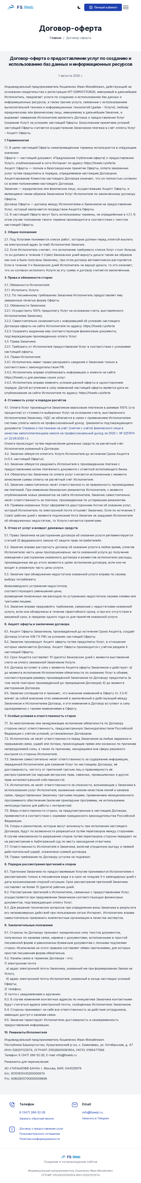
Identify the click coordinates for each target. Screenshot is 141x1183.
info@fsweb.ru (92, 1112)
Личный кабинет (106, 7)
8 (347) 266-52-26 (32, 1112)
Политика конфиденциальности (39, 1138)
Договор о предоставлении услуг (41, 1128)
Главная (55, 38)
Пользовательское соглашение (39, 1133)
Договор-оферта (77, 38)
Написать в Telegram (95, 1118)
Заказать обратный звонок (36, 1118)
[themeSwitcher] (79, 7)
